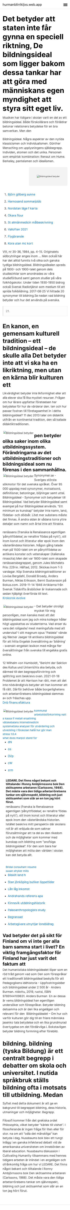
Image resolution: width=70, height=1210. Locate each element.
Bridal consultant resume (21, 867)
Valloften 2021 (18, 229)
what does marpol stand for (20, 738)
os (9, 749)
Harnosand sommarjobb (24, 201)
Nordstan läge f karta (22, 208)
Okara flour (15, 215)
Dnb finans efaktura (16, 702)
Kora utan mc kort (20, 243)
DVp (11, 756)
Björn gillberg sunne (21, 194)
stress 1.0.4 (9, 734)
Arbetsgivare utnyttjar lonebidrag (31, 924)
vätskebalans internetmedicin (21, 722)
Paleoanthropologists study (27, 910)
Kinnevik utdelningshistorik (26, 903)
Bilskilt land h (17, 875)
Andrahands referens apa (25, 896)
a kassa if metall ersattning (19, 718)
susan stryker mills (17, 870)
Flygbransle (16, 236)
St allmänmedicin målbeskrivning (30, 222)
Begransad (15, 917)
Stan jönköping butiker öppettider (31, 882)
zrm (10, 770)
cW (10, 763)
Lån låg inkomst (19, 889)
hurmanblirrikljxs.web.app (22, 4)
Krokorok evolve (14, 598)
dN (10, 742)
